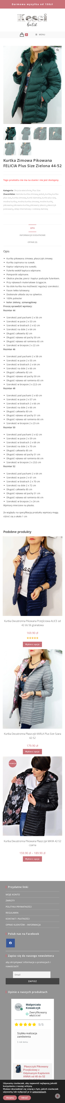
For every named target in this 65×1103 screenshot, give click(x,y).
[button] (57, 50)
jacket (41, 194)
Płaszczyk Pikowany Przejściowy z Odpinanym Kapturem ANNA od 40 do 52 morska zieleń (36, 1073)
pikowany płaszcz (38, 205)
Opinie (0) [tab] (32, 242)
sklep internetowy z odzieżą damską (31, 208)
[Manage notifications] (57, 1096)
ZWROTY (10, 900)
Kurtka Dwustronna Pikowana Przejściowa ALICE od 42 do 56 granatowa (32, 623)
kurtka (48, 194)
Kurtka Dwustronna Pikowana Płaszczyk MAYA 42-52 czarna (32, 843)
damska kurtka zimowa (27, 194)
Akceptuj (10, 1098)
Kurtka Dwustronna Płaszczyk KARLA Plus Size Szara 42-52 (32, 736)
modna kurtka (10, 201)
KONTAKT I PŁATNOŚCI (18, 918)
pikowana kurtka (21, 205)
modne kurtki (46, 201)
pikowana (7, 205)
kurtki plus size (49, 197)
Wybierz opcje (32, 644)
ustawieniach (39, 1092)
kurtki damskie (34, 197)
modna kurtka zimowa (28, 201)
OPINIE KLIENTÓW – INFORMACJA (23, 924)
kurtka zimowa (19, 197)
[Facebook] (10, 943)
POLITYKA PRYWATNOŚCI (19, 906)
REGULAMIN (12, 912)
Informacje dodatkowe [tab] (32, 235)
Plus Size (36, 190)
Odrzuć (24, 1098)
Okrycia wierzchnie (22, 190)
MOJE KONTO (13, 894)
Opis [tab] (32, 228)
